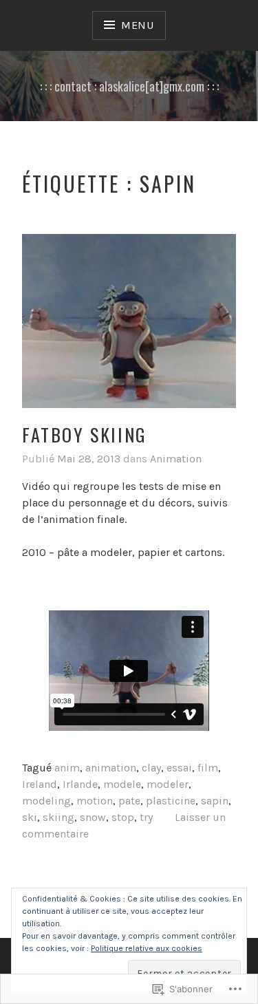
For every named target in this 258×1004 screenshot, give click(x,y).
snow (93, 817)
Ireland (39, 784)
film (207, 767)
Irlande (80, 784)
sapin (214, 800)
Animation (176, 458)
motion (94, 800)
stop (122, 817)
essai (179, 767)
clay (151, 767)
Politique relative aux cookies (146, 948)
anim (67, 767)
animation (110, 767)
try (146, 817)
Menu (137, 25)
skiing (58, 817)
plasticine (170, 800)
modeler (168, 784)
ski (29, 817)
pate (129, 800)
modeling (46, 800)
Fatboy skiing (84, 434)
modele (122, 784)
